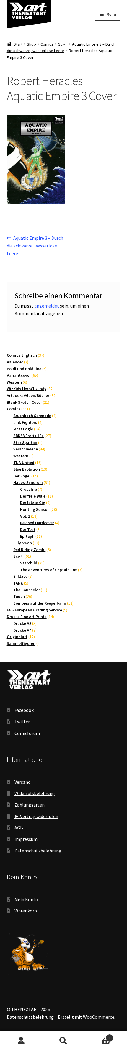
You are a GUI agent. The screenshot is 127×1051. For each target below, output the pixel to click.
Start (18, 44)
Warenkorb (25, 911)
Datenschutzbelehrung (37, 851)
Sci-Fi (63, 44)
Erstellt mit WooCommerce (86, 1017)
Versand (22, 782)
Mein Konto (26, 899)
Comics (46, 44)
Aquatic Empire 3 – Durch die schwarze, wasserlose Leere (35, 245)
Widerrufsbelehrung (34, 793)
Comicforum (27, 733)
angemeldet (46, 306)
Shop (31, 44)
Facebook (24, 710)
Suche (63, 1041)
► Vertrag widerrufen (36, 816)
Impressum (26, 839)
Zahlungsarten (29, 805)
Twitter (22, 722)
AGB (18, 828)
